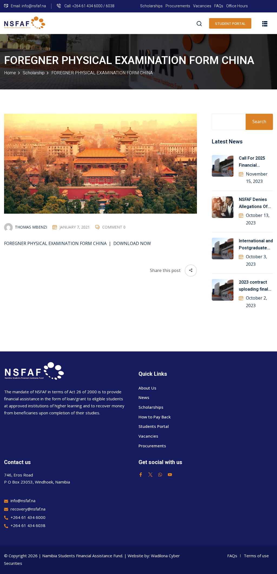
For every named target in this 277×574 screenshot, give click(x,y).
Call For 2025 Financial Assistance (252, 162)
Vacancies (202, 6)
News (143, 397)
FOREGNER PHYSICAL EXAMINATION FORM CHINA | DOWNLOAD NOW (77, 243)
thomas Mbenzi (31, 227)
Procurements (178, 6)
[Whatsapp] (160, 474)
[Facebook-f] (140, 474)
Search (259, 122)
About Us (147, 388)
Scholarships (151, 6)
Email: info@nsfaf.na (28, 6)
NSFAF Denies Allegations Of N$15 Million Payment (253, 203)
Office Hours (237, 6)
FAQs (218, 6)
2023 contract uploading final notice (253, 286)
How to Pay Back (154, 416)
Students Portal (153, 426)
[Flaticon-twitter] (150, 474)
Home (10, 73)
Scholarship (34, 73)
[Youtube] (170, 474)
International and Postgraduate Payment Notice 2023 (256, 245)
